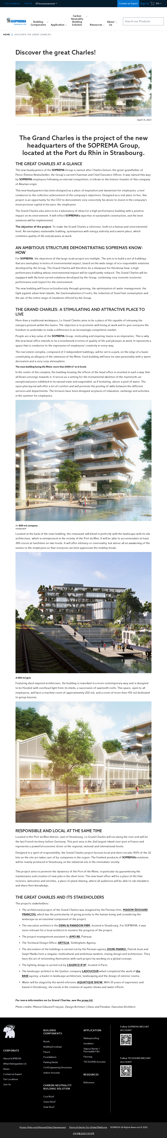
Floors (46, 1051)
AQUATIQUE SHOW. (90, 982)
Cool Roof (48, 1096)
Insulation (89, 1043)
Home (6, 34)
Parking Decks (50, 1062)
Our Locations (12, 3)
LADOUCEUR (90, 971)
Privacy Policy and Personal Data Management (43, 1127)
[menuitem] (39, 25)
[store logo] (16, 20)
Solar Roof (48, 1106)
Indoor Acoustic (51, 1072)
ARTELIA (63, 943)
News (6, 1068)
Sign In (144, 3)
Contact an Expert (128, 3)
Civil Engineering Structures (57, 1067)
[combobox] (143, 21)
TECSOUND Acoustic (95, 1061)
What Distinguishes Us (14, 1063)
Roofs (46, 1041)
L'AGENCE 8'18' (76, 965)
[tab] (21, 1069)
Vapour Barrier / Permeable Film (92, 1050)
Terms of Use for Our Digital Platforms (88, 1127)
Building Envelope (52, 1046)
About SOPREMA (12, 1058)
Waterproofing (91, 1038)
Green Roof (49, 1101)
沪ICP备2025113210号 (83, 1133)
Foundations (49, 1056)
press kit (87, 1000)
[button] (159, 4)
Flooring (88, 1056)
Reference (89, 1082)
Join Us (28, 3)
